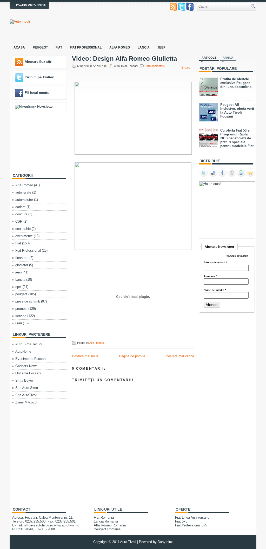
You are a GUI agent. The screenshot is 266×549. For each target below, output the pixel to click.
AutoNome (23, 351)
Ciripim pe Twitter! (39, 77)
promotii (21, 309)
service (20, 316)
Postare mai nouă (85, 356)
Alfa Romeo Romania (110, 525)
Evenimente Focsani (30, 359)
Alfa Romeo (119, 47)
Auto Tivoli (128, 542)
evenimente (24, 236)
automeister (24, 200)
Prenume (210, 276)
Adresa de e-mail (215, 262)
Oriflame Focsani (28, 373)
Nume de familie (215, 290)
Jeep (161, 47)
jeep (18, 272)
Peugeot (40, 47)
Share (185, 68)
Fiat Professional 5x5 (191, 525)
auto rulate (23, 192)
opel (18, 287)
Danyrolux (165, 542)
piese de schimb (27, 301)
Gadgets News (26, 366)
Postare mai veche (180, 356)
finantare (21, 258)
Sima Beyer (24, 380)
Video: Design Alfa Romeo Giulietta (124, 59)
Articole (209, 57)
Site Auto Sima (26, 388)
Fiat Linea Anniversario (192, 517)
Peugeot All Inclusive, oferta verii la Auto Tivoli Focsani (237, 110)
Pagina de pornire (30, 4)
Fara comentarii (154, 65)
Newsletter (45, 106)
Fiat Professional (86, 47)
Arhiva (228, 57)
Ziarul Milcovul (26, 402)
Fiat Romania (104, 517)
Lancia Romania (106, 521)
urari (18, 323)
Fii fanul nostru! (37, 93)
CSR (18, 221)
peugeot (21, 294)
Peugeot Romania (107, 529)
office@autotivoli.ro (38, 525)
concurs (21, 214)
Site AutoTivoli (26, 395)
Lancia (144, 47)
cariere (20, 207)
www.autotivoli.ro (66, 525)
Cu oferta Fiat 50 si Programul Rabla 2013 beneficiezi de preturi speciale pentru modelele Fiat (237, 138)
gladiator (21, 265)
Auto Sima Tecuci (28, 344)
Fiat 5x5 (181, 521)
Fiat (59, 47)
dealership (23, 229)
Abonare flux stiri (38, 62)
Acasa (19, 47)
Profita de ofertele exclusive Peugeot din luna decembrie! (236, 83)
